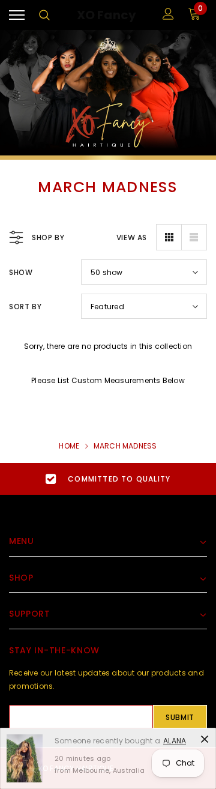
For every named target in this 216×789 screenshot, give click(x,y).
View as (131, 237)
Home (69, 446)
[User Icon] (168, 15)
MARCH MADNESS (125, 446)
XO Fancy (107, 15)
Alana (174, 741)
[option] (108, 479)
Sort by (25, 306)
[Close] (204, 739)
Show (20, 272)
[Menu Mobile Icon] (17, 15)
